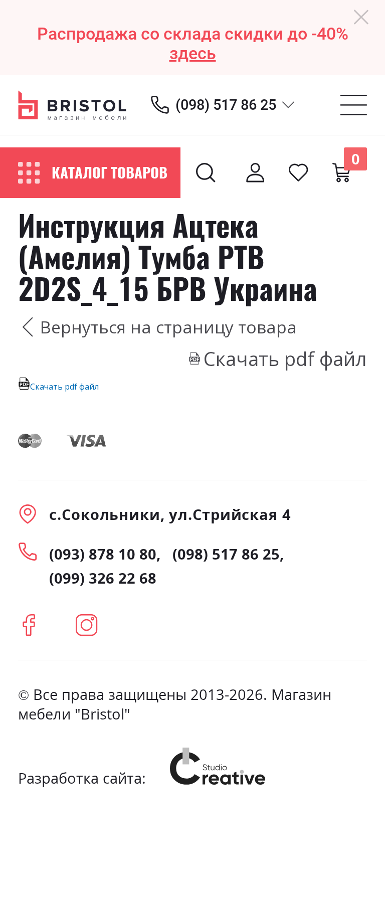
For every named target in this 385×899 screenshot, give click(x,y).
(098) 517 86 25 (225, 104)
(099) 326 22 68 (102, 578)
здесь (192, 53)
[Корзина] (341, 172)
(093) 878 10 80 (102, 554)
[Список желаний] (298, 172)
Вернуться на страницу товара (168, 326)
